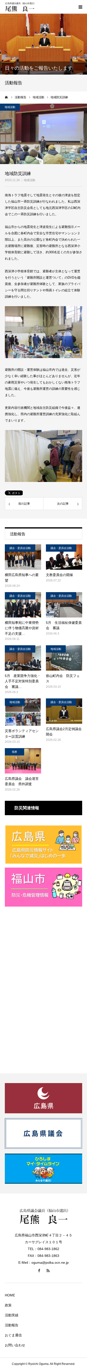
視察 (14, 751)
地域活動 (29, 180)
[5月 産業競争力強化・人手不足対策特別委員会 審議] (23, 658)
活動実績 (11, 1315)
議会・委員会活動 (20, 548)
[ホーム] (6, 97)
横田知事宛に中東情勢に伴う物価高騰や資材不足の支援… (22, 628)
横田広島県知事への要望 (22, 577)
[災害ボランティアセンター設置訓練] (23, 712)
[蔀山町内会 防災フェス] (64, 658)
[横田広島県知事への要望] (23, 557)
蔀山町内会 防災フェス (63, 678)
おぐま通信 (13, 1335)
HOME (10, 1295)
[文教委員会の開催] (64, 557)
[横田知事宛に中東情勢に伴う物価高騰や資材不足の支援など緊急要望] (23, 604)
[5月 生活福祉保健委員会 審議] (64, 604)
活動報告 (11, 1325)
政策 (8, 1305)
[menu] (80, 7)
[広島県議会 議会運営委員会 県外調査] (23, 760)
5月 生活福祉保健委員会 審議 (64, 625)
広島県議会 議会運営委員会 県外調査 (22, 781)
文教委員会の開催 (59, 575)
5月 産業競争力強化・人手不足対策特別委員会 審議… (23, 681)
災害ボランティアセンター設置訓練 (22, 733)
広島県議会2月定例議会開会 (64, 731)
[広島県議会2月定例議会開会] (64, 711)
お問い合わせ (15, 1345)
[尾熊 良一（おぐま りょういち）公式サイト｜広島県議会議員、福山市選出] (34, 7)
